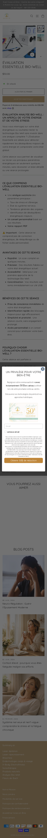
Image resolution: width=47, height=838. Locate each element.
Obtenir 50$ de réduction (23, 460)
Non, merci (23, 467)
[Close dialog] (42, 369)
